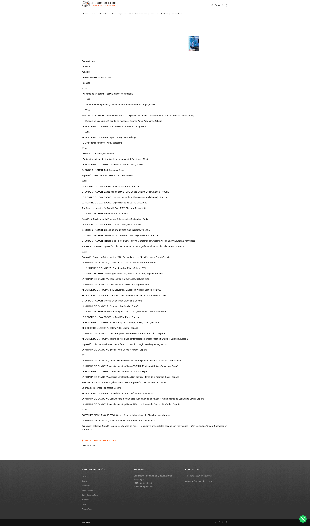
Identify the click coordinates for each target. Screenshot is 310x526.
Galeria (84, 481)
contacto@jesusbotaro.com (198, 481)
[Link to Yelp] (226, 5)
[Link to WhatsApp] (223, 5)
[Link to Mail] (219, 5)
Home (84, 476)
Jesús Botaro (86, 522)
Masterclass (86, 486)
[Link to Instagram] (215, 5)
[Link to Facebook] (212, 5)
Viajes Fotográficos (88, 490)
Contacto (85, 504)
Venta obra (85, 500)
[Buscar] (226, 14)
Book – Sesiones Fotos (90, 495)
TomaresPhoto (87, 509)
